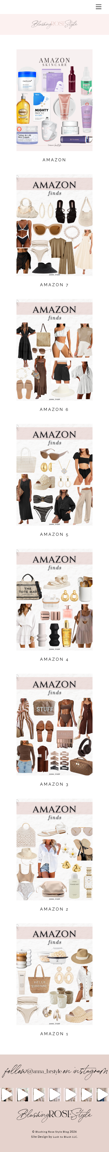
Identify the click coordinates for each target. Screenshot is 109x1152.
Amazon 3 (54, 784)
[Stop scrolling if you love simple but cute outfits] (70, 1094)
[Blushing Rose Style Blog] (54, 1122)
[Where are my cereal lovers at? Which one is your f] (86, 1094)
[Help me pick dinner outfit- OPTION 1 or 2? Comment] (54, 1094)
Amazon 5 (54, 534)
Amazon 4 (54, 659)
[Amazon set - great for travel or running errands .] (6, 1094)
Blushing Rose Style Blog (52, 1131)
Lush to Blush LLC (65, 1136)
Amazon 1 (54, 1033)
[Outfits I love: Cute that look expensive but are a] (38, 1094)
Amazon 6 (54, 409)
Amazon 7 (54, 284)
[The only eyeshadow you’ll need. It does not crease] (22, 1094)
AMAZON (54, 159)
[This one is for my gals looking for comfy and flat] (102, 1094)
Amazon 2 (54, 909)
